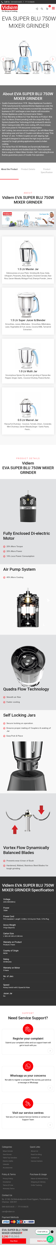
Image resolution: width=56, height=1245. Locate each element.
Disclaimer (7, 1182)
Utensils (6, 1164)
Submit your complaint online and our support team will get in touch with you (28, 1041)
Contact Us (35, 1158)
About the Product (9, 169)
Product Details (28, 169)
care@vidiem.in (8, 1212)
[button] (3, 58)
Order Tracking (36, 1185)
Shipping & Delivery (38, 1182)
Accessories (7, 1168)
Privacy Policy (8, 1179)
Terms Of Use (8, 1185)
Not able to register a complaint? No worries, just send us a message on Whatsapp (28, 1078)
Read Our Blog (36, 1154)
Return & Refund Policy (39, 1179)
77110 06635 (29, 2)
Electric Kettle (8, 1161)
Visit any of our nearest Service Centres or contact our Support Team (28, 1116)
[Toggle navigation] (53, 8)
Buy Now (14, 1241)
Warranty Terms (8, 1189)
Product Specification (47, 171)
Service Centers (36, 1161)
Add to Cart (42, 1241)
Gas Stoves (7, 1154)
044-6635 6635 (16, 2)
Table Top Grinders (10, 1158)
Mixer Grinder (8, 1151)
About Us (34, 1151)
